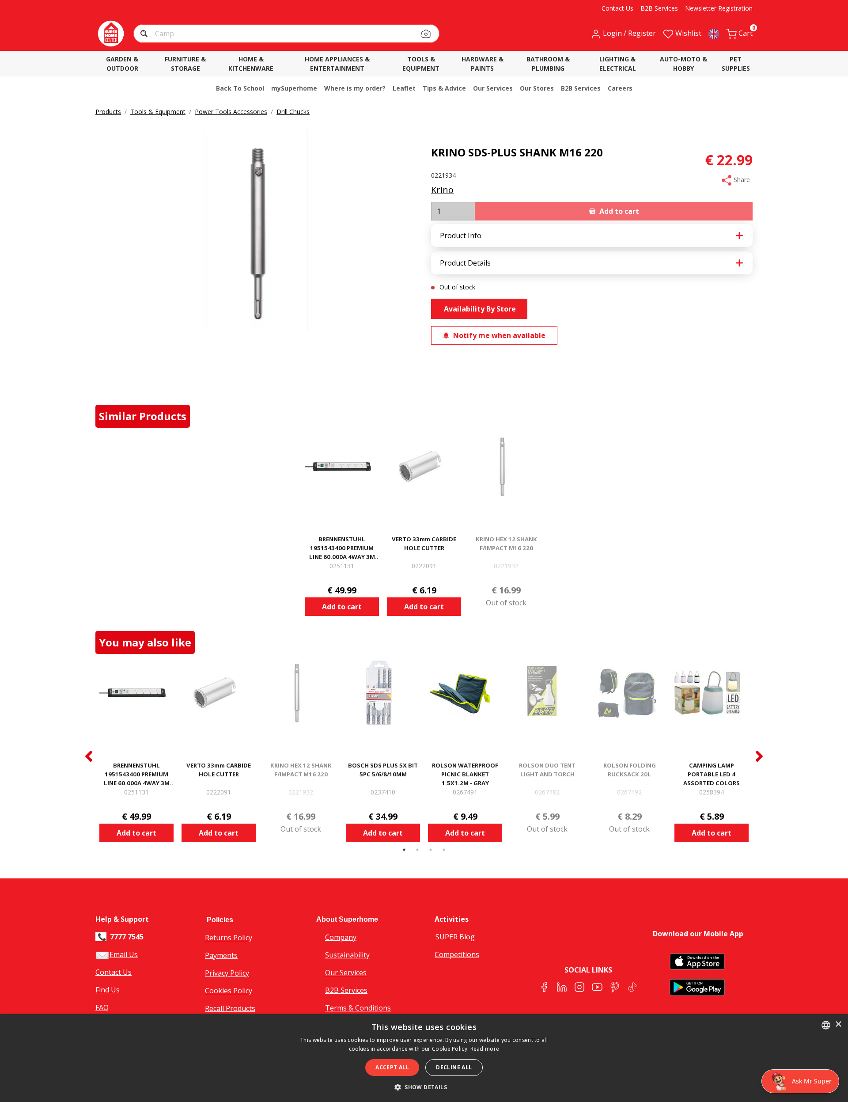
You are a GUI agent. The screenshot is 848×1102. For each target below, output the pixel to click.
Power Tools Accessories (231, 111)
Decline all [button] (454, 1067)
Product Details (465, 263)
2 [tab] (417, 849)
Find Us (107, 990)
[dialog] (424, 1058)
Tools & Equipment (158, 111)
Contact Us (113, 972)
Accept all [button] (392, 1067)
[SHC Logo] (110, 33)
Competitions (457, 954)
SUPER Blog (455, 937)
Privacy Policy (227, 973)
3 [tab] (430, 849)
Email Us (124, 954)
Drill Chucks (293, 111)
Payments (221, 955)
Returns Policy (228, 937)
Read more (485, 1049)
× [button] (838, 1024)
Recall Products (230, 1008)
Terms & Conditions (358, 1008)
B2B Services (346, 990)
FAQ (102, 1007)
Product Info (460, 235)
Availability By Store (479, 309)
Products (108, 111)
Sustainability (347, 955)
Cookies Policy (228, 991)
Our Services (346, 972)
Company (340, 937)
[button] (145, 34)
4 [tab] (443, 849)
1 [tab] (404, 849)
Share (741, 179)
